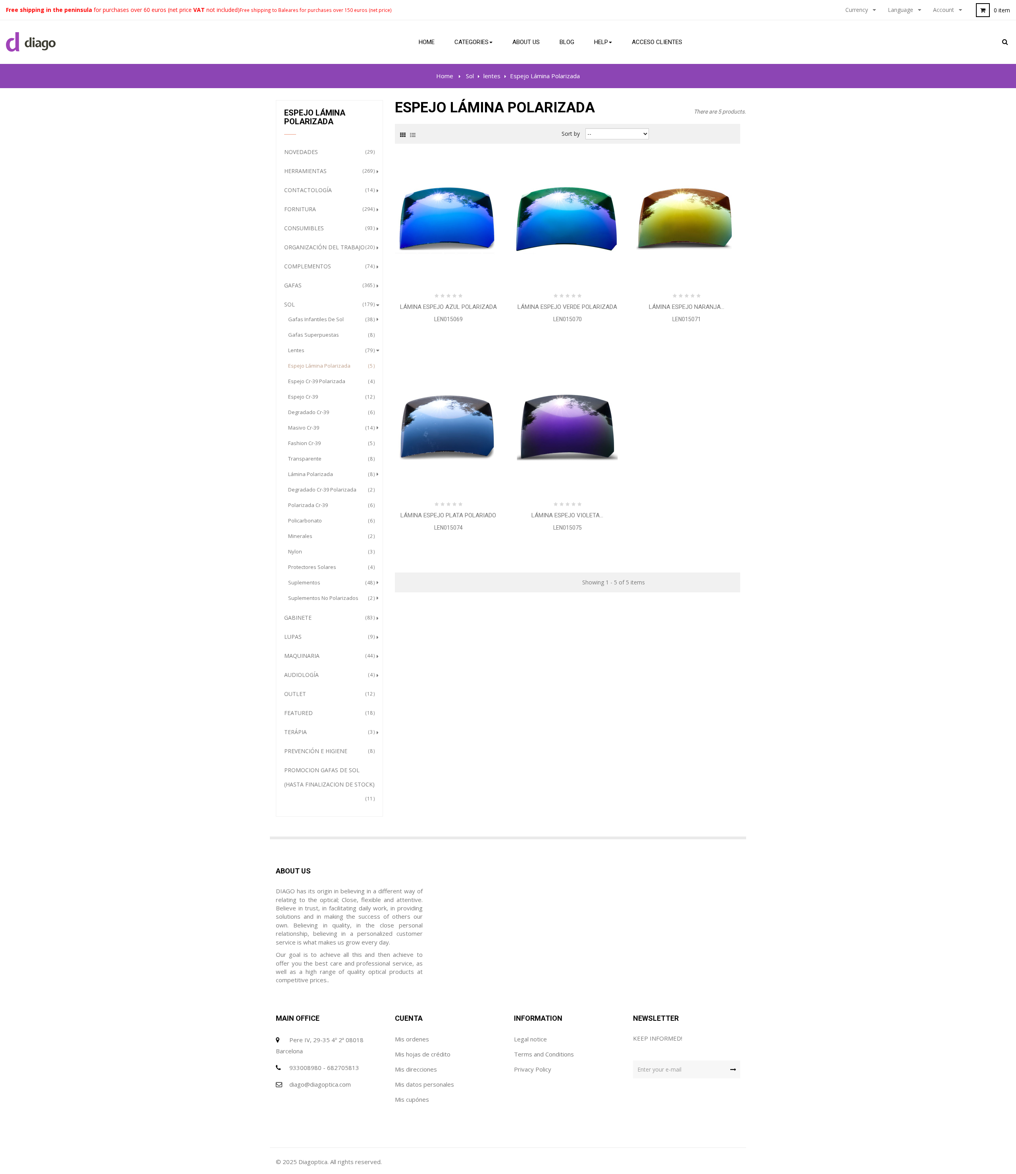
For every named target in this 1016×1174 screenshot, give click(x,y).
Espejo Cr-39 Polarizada (330, 381)
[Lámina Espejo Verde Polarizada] (567, 218)
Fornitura (328, 209)
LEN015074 (448, 527)
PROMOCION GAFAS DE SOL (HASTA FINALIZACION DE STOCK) (329, 784)
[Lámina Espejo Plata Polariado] (448, 427)
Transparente (330, 458)
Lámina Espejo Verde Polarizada (567, 306)
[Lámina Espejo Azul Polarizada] (448, 218)
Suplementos (330, 582)
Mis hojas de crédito (422, 1054)
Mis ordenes (412, 1039)
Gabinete (328, 617)
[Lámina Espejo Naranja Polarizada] (686, 218)
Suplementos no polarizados (330, 597)
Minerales (330, 536)
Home (444, 76)
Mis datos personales (424, 1084)
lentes (330, 350)
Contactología (328, 190)
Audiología (328, 675)
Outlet (328, 694)
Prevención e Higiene (328, 751)
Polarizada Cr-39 (330, 505)
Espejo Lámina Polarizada (330, 365)
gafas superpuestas (330, 334)
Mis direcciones (416, 1069)
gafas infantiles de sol (330, 319)
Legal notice (530, 1039)
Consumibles (328, 228)
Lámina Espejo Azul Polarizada (448, 306)
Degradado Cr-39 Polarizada (330, 489)
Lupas (328, 636)
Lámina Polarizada (330, 474)
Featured (328, 713)
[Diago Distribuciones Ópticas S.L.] (31, 42)
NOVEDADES (328, 152)
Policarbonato (330, 520)
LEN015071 (686, 319)
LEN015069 (448, 319)
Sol (328, 304)
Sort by (571, 133)
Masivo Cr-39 (330, 427)
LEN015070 (567, 319)
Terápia (328, 732)
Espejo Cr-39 (330, 396)
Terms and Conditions (544, 1054)
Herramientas (328, 171)
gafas (328, 285)
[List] (413, 134)
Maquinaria (328, 655)
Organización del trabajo (328, 247)
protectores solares (330, 567)
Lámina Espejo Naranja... (686, 306)
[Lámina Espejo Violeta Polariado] (567, 427)
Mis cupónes (412, 1099)
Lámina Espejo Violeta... (567, 515)
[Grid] (403, 134)
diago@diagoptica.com (320, 1084)
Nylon (330, 551)
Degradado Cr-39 (330, 412)
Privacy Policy (532, 1069)
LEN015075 (567, 527)
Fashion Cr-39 (330, 443)
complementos (328, 266)
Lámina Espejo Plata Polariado (448, 515)
